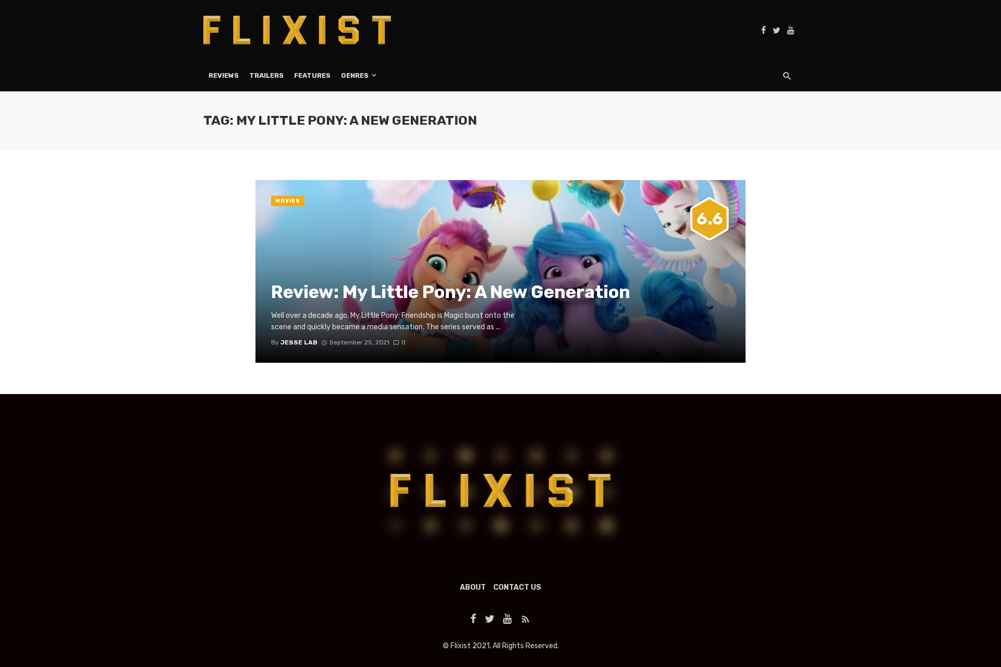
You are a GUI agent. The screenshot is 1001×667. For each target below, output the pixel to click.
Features (312, 75)
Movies (287, 201)
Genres (355, 75)
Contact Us (517, 587)
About (473, 587)
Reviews (224, 75)
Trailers (266, 75)
